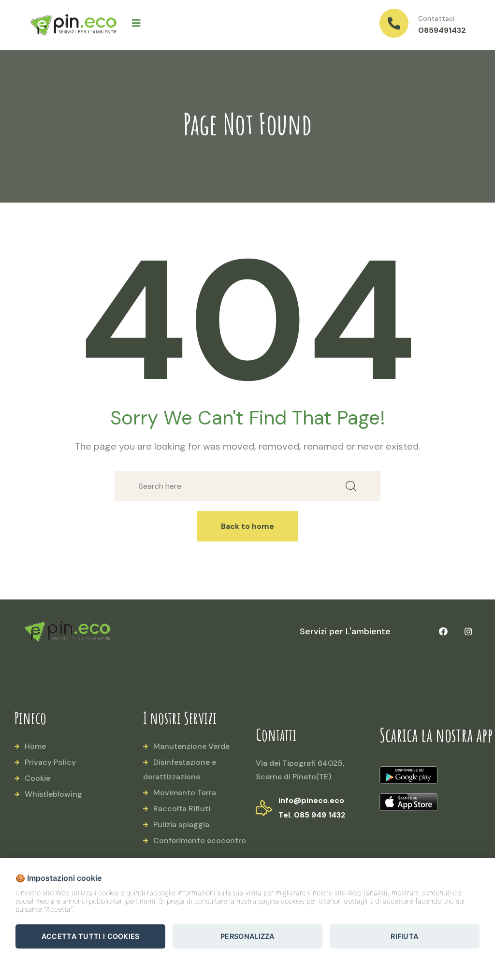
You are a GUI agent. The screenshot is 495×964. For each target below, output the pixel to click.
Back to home (247, 526)
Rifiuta (404, 936)
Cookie (37, 778)
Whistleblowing (53, 794)
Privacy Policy (50, 762)
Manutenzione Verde (191, 746)
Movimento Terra (184, 793)
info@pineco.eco (311, 800)
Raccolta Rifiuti (181, 808)
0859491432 (442, 30)
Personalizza (247, 936)
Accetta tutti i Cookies (91, 936)
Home (35, 746)
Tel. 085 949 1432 (312, 815)
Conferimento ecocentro (199, 840)
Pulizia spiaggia (181, 824)
